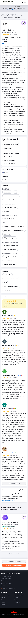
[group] (14, 530)
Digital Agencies (10, 14)
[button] (23, 23)
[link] (22, 2)
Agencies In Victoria (19, 15)
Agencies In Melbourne (7, 17)
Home (2, 14)
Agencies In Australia (6, 15)
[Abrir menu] (25, 2)
